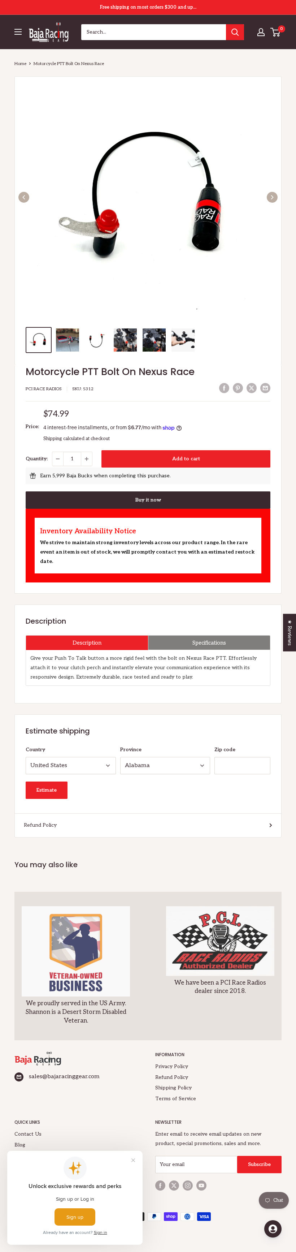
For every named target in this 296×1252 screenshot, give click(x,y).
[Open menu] (18, 32)
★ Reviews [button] (290, 632)
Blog (19, 1145)
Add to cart (186, 459)
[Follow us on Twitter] (174, 1185)
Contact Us (28, 1134)
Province (131, 750)
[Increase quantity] (86, 459)
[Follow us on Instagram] (188, 1185)
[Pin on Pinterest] (238, 388)
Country (35, 750)
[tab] (87, 642)
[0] (275, 32)
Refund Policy (40, 825)
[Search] (235, 32)
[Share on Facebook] (224, 388)
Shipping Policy (173, 1088)
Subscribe (259, 1164)
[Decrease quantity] (57, 459)
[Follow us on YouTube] (201, 1185)
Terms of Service (175, 1099)
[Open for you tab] (273, 1229)
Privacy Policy (171, 1066)
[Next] (272, 197)
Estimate (46, 790)
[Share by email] (265, 388)
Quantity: (37, 459)
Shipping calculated (63, 439)
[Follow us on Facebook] (160, 1185)
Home (20, 63)
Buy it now (148, 500)
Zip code (224, 750)
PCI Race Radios (44, 389)
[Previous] (23, 197)
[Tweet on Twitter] (252, 388)
